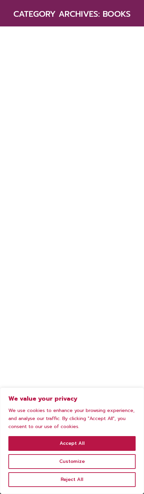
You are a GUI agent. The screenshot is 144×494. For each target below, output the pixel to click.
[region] (72, 441)
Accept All (72, 443)
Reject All (72, 479)
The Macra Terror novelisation (50, 154)
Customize (72, 461)
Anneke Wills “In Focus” (60, 348)
